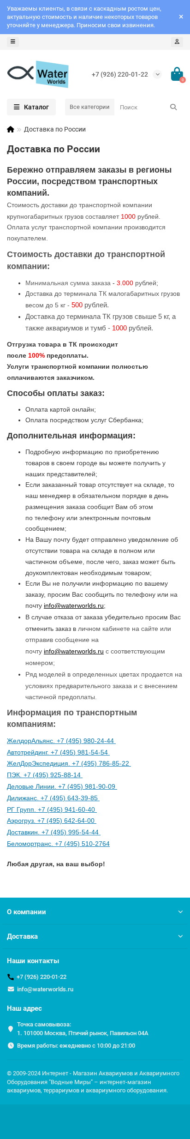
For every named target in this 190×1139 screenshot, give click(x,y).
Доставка (22, 936)
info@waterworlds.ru (45, 989)
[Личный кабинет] (177, 42)
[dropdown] (13, 42)
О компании (26, 912)
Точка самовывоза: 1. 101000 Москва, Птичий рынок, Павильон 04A (82, 1029)
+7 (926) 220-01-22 (120, 74)
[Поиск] (173, 107)
